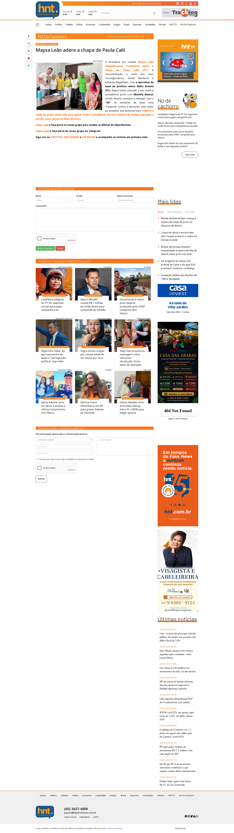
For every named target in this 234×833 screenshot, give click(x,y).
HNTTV (173, 24)
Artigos (116, 24)
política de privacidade (115, 828)
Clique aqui (42, 124)
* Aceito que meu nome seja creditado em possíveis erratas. (66, 459)
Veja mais (190, 154)
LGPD (95, 817)
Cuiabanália (104, 24)
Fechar (60, 248)
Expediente (84, 817)
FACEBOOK (88, 137)
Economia (90, 24)
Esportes (137, 24)
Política (58, 24)
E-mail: (79, 195)
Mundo (162, 24)
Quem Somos (70, 817)
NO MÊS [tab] (190, 212)
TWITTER (56, 137)
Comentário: (41, 205)
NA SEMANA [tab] (174, 212)
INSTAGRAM (71, 137)
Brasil (126, 24)
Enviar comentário (45, 248)
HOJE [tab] (161, 212)
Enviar (41, 479)
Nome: (39, 195)
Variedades (150, 24)
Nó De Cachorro (188, 24)
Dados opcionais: (125, 195)
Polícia (79, 24)
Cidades (69, 24)
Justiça (48, 24)
